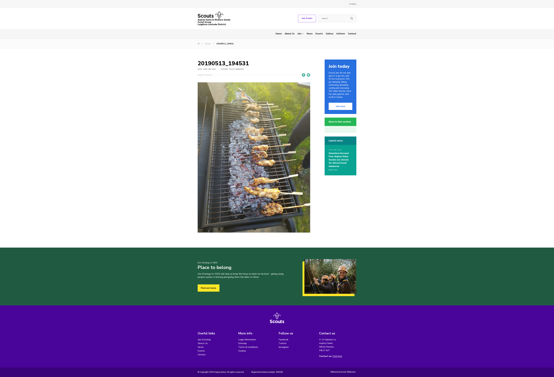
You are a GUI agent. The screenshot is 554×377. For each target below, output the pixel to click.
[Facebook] (303, 75)
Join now (340, 106)
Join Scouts (307, 18)
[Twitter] (308, 75)
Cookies (352, 4)
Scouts (208, 43)
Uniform (340, 33)
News (310, 33)
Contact (352, 33)
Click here (337, 356)
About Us (290, 33)
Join (299, 33)
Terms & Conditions (248, 347)
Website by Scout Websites (343, 372)
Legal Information (247, 339)
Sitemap (242, 343)
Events (319, 33)
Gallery (329, 33)
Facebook (283, 339)
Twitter (283, 343)
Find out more (208, 288)
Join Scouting (204, 339)
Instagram (284, 347)
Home (279, 33)
